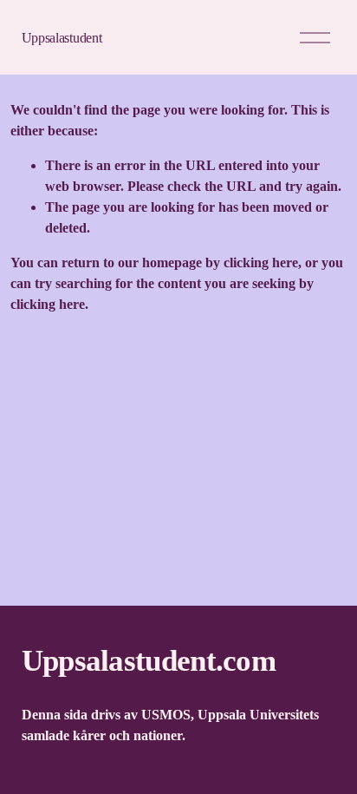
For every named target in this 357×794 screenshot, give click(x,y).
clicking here (261, 262)
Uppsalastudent (62, 37)
